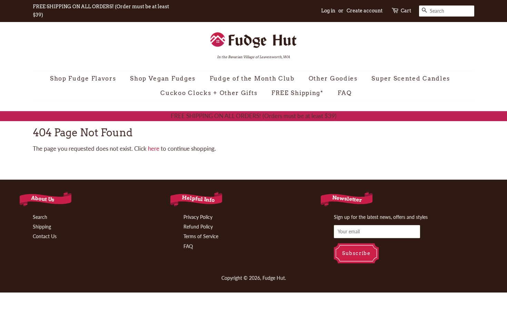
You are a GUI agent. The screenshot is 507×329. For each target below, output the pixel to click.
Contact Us (45, 236)
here (153, 148)
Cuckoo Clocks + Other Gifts (208, 92)
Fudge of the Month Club (252, 78)
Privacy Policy (197, 217)
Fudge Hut (273, 278)
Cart (406, 10)
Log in (328, 10)
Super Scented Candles (410, 78)
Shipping (42, 227)
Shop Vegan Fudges (163, 78)
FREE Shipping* (297, 92)
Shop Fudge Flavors (83, 78)
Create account (364, 10)
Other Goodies (333, 78)
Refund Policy (198, 227)
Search (40, 217)
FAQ (345, 92)
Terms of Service (200, 236)
